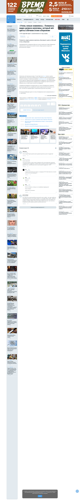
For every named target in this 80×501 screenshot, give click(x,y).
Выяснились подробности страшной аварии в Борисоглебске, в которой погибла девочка (12, 322)
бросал (44, 76)
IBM (25, 169)
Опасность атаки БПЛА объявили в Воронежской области (11, 162)
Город (37, 19)
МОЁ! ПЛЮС (57, 19)
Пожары (35, 22)
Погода (42, 19)
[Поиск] (71, 19)
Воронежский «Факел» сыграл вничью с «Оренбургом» (11, 134)
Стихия (39, 22)
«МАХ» (36, 97)
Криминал (30, 22)
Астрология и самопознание (13, 272)
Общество (11, 233)
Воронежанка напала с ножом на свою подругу (11, 336)
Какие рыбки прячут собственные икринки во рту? (12, 248)
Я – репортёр (12, 50)
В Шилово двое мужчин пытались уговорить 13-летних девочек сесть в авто (12, 176)
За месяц (70, 69)
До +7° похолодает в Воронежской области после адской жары (12, 30)
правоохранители (42, 78)
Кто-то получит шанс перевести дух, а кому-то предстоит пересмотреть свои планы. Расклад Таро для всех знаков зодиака (12, 276)
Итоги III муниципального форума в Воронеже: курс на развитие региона (34, 137)
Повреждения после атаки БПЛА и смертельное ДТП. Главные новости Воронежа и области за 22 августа (11, 148)
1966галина (25, 151)
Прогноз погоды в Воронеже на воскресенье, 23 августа (10, 121)
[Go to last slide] (19, 136)
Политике (45, 492)
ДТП (25, 22)
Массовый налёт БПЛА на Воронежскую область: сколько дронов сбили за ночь (11, 73)
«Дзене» (36, 99)
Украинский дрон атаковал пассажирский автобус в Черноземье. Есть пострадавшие (12, 261)
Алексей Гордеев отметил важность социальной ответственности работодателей (24, 137)
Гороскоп (11, 103)
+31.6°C (40, 16)
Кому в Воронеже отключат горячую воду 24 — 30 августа (12, 45)
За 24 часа (61, 69)
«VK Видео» (49, 99)
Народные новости (28, 19)
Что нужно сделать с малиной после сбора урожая (11, 188)
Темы (63, 19)
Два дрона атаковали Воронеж (11, 80)
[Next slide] (56, 136)
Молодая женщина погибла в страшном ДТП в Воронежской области (11, 215)
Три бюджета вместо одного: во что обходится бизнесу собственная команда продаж (54, 137)
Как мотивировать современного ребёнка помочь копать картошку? (11, 202)
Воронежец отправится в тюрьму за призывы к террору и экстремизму (11, 235)
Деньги (11, 360)
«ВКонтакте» (31, 99)
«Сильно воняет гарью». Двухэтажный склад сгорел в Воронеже (12, 52)
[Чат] (77, 491)
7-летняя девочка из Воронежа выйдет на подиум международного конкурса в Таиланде (11, 38)
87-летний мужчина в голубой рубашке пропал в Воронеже (11, 228)
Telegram (26, 99)
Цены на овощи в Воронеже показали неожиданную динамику (12, 362)
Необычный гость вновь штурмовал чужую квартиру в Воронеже (12, 65)
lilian (23, 158)
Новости (19, 19)
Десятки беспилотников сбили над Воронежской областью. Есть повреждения (12, 349)
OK (40, 496)
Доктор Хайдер (25, 194)
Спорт (10, 132)
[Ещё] (68, 19)
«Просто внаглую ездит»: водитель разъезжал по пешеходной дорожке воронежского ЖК (12, 290)
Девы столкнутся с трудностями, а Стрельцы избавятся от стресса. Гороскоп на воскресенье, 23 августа (11, 107)
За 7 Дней (66, 69)
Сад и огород (12, 186)
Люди (10, 34)
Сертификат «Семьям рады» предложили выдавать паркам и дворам (44, 137)
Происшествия (49, 19)
